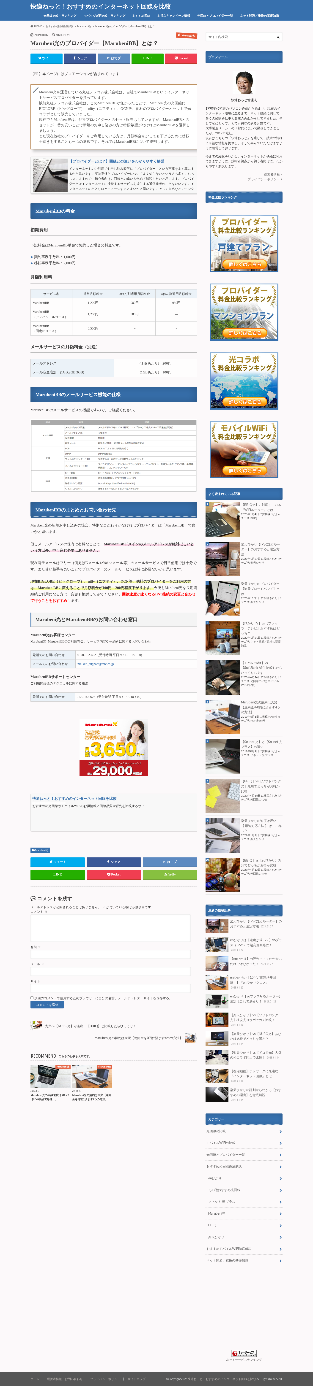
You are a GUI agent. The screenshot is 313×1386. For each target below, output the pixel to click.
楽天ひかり (257, 562)
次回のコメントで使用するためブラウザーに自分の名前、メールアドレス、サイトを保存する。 (103, 998)
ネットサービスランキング (244, 1360)
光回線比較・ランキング (60, 15)
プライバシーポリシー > (265, 179)
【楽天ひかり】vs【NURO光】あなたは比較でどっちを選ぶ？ (255, 1038)
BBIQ (253, 518)
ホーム (34, 1379)
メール (37, 964)
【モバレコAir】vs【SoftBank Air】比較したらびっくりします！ (261, 668)
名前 (35, 947)
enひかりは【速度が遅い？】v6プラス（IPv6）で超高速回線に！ (256, 944)
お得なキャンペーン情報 (173, 15)
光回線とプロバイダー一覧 (215, 15)
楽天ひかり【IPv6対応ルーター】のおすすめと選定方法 (260, 549)
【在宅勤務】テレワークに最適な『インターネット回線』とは (254, 1076)
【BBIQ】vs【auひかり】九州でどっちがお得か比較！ (261, 862)
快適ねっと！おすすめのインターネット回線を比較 (100, 6)
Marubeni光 (41, 850)
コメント (38, 911)
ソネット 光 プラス (261, 755)
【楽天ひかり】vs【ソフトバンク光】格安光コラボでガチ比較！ (254, 1020)
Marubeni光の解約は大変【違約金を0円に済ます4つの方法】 (260, 707)
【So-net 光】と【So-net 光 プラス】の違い (261, 744)
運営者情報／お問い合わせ (65, 1379)
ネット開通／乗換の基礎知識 (259, 15)
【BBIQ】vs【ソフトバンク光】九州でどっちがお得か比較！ (261, 786)
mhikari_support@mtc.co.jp (95, 664)
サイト (35, 981)
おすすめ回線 (141, 15)
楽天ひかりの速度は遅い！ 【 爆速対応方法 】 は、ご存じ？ (261, 825)
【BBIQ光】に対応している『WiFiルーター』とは (261, 507)
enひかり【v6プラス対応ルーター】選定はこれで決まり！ (256, 998)
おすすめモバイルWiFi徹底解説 (229, 1249)
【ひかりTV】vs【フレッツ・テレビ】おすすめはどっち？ (260, 628)
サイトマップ (137, 1379)
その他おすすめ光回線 (224, 1190)
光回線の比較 (258, 681)
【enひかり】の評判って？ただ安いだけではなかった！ (256, 961)
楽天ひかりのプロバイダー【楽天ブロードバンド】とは (260, 588)
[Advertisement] (244, 1308)
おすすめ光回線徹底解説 (224, 1166)
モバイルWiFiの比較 (221, 1143)
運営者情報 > (273, 174)
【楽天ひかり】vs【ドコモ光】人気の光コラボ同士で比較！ (255, 1055)
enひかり (215, 1178)
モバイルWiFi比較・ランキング (104, 15)
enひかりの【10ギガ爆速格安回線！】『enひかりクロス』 (253, 982)
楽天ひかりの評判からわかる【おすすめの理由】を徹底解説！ (255, 1094)
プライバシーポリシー (105, 1379)
